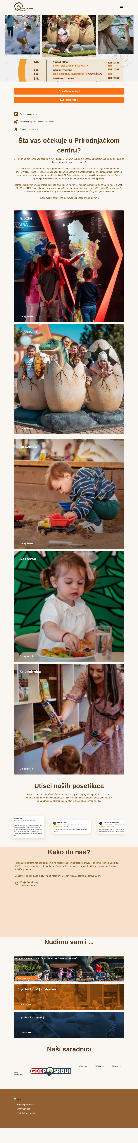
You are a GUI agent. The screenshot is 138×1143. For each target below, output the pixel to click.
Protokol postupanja (26, 1113)
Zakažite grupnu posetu (26, 978)
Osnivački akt (23, 1109)
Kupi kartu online (69, 100)
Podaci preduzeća (25, 1104)
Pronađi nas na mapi (69, 91)
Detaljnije (25, 316)
